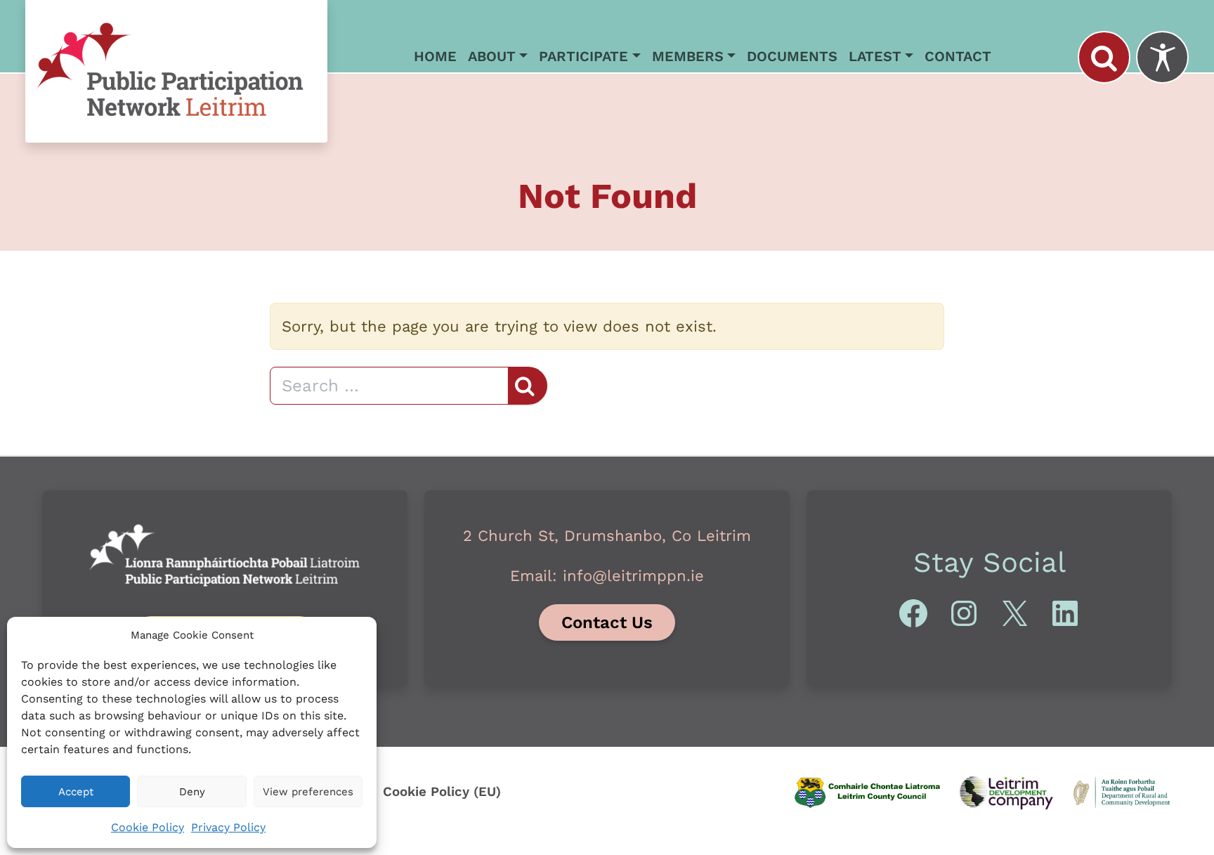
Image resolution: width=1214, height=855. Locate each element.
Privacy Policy (228, 827)
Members (688, 56)
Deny (192, 791)
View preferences (308, 791)
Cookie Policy (147, 827)
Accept (75, 791)
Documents (792, 56)
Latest (875, 56)
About (492, 56)
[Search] (1104, 57)
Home (435, 56)
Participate (583, 56)
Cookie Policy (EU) (442, 791)
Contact (958, 56)
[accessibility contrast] (1162, 57)
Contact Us (607, 622)
